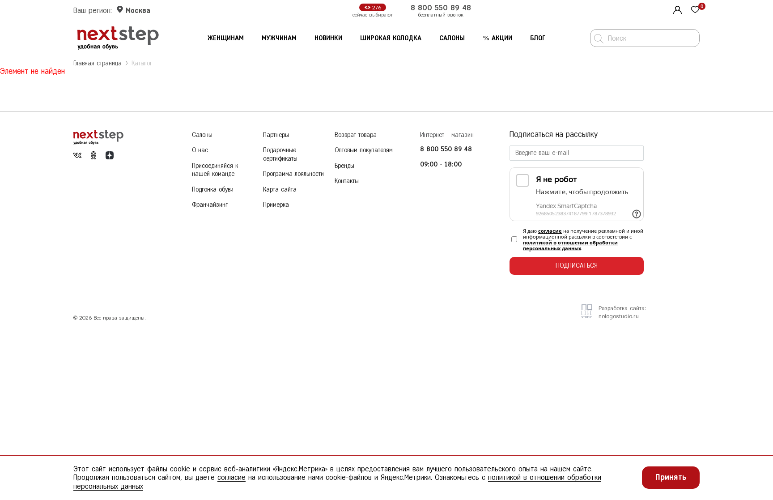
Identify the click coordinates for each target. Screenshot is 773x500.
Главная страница (97, 63)
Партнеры (276, 135)
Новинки (328, 38)
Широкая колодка (390, 38)
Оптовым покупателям (364, 150)
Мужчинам (279, 38)
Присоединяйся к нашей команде (215, 170)
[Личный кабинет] (676, 9)
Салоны (452, 38)
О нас (200, 150)
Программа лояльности (293, 174)
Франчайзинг (210, 204)
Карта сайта (280, 189)
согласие (550, 230)
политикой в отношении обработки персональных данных (570, 245)
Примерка (276, 204)
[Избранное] (695, 10)
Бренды (344, 165)
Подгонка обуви (213, 189)
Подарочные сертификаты (280, 154)
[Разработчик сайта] (587, 315)
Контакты (347, 181)
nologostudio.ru (619, 316)
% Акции (497, 38)
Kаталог (142, 63)
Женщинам (226, 38)
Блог (537, 38)
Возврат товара (356, 135)
